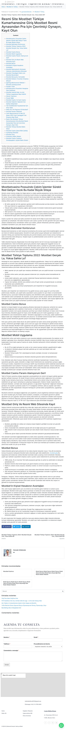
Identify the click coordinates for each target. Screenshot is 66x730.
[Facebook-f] (45, 722)
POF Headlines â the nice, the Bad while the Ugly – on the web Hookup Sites (22, 600)
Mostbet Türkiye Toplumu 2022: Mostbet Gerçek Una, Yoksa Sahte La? (16, 48)
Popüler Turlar (10, 86)
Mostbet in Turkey (39, 11)
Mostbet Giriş (10, 134)
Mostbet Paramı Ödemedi (14, 111)
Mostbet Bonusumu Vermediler (15, 77)
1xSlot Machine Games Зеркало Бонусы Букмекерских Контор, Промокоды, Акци (24, 605)
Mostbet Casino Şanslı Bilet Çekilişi (17, 130)
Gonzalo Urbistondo (19, 550)
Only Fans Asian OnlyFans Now (10, 598)
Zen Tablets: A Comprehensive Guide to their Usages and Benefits (19, 603)
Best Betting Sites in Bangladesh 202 (11, 607)
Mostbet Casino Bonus (13, 52)
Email (36, 637)
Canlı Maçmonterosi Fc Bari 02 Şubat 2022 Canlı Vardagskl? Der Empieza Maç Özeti (16, 115)
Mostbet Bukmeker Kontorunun (15, 44)
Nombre (7, 637)
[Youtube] (56, 722)
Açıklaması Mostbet (12, 132)
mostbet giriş (54, 453)
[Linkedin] (52, 722)
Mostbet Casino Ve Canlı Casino (16, 100)
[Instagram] (49, 722)
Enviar (7, 664)
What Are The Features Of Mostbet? (17, 109)
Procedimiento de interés (42, 644)
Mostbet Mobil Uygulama (14, 54)
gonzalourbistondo (26, 11)
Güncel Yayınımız (11, 96)
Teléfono (7, 644)
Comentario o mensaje (11, 650)
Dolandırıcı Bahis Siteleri (13, 136)
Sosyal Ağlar (10, 98)
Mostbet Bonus (10, 63)
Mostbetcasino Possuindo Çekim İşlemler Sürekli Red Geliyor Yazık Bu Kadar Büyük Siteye (16, 40)
